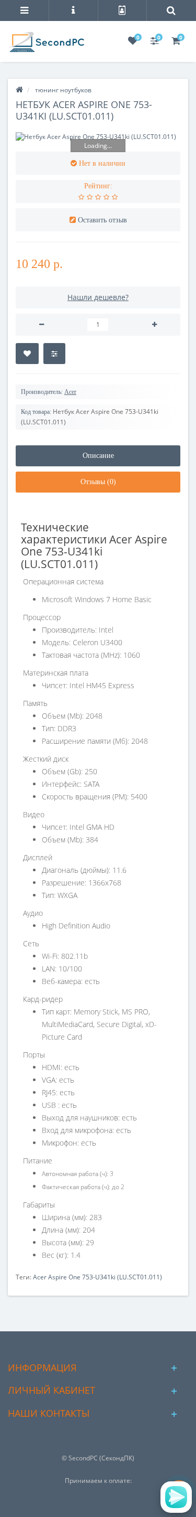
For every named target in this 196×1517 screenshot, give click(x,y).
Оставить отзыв (102, 220)
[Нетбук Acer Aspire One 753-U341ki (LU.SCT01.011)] (98, 136)
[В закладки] (27, 353)
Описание (98, 456)
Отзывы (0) (98, 482)
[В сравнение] (54, 353)
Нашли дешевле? (98, 297)
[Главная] (19, 90)
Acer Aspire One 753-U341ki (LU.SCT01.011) (97, 1277)
